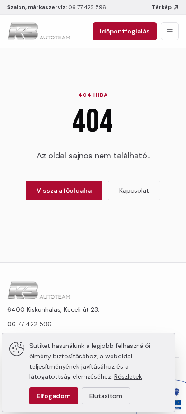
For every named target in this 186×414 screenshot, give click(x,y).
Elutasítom (105, 396)
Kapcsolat (134, 190)
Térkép (162, 7)
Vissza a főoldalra (64, 190)
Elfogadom (54, 396)
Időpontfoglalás (125, 31)
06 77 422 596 (87, 7)
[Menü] (170, 31)
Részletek (128, 376)
